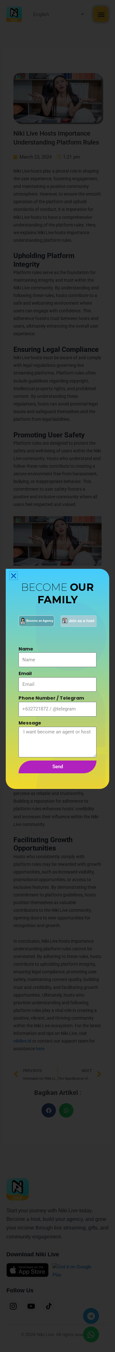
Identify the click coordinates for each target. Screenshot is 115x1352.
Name (26, 649)
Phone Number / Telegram (51, 698)
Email (25, 673)
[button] (13, 575)
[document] (57, 676)
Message (30, 723)
